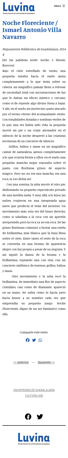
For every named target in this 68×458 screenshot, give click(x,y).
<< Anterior (21, 362)
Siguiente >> (46, 362)
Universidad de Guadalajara (34, 390)
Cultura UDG (34, 395)
